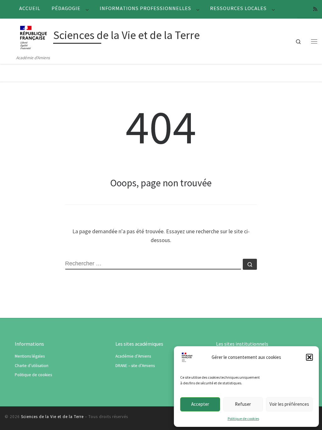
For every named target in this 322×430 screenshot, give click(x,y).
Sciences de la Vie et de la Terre (52, 416)
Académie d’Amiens (133, 356)
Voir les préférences (289, 404)
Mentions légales (30, 356)
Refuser (243, 404)
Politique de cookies (243, 418)
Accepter (200, 404)
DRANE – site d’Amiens (135, 365)
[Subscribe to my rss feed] (315, 9)
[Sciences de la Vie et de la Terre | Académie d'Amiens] (33, 36)
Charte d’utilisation (31, 365)
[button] (309, 357)
